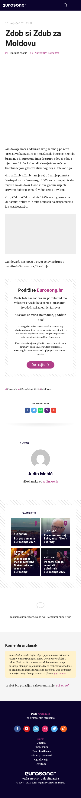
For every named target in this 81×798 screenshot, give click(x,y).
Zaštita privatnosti (41, 755)
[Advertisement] (40, 101)
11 (65, 553)
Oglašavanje (41, 759)
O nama (41, 742)
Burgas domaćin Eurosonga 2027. (25, 540)
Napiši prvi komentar (47, 53)
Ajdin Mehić (50, 481)
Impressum (41, 747)
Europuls (12, 389)
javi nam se (60, 673)
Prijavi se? (62, 685)
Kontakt (41, 763)
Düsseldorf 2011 (29, 389)
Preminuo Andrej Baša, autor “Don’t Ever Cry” (55, 538)
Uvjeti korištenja (41, 751)
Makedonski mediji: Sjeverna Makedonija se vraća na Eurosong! (24, 565)
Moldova (46, 389)
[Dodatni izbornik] (74, 5)
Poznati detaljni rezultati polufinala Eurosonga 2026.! (55, 566)
